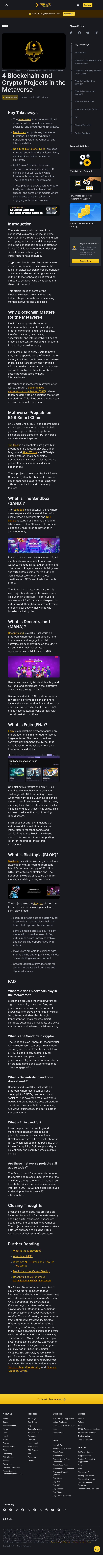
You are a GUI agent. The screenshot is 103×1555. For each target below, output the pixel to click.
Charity (31, 1461)
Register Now (85, 261)
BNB (80, 1425)
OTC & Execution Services (88, 1429)
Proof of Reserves (85, 1439)
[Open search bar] (77, 5)
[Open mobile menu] (97, 5)
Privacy (6, 1443)
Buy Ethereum (58, 1492)
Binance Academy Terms (82, 1542)
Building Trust (8, 1446)
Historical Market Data (87, 1432)
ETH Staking (33, 1450)
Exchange (32, 1418)
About (5, 1418)
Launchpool (33, 1443)
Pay (29, 1425)
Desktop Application (11, 1468)
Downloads (7, 1464)
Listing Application (60, 1422)
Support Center (84, 1455)
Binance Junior (34, 1432)
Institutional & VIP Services (64, 1425)
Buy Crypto (32, 1422)
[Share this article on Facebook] (79, 32)
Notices (6, 1461)
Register (87, 5)
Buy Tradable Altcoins (62, 1496)
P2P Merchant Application (63, 1418)
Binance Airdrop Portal (87, 1479)
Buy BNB (56, 1482)
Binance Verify (84, 1472)
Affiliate (81, 1418)
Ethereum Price (59, 1455)
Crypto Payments (35, 1429)
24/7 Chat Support (85, 1452)
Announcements (9, 1425)
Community (7, 1453)
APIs (80, 1469)
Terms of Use (55, 1542)
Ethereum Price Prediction (63, 1469)
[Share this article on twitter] (71, 32)
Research (32, 1457)
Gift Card (31, 1439)
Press (5, 1432)
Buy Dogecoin (58, 1489)
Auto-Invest (33, 1446)
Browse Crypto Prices (62, 1448)
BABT (30, 1453)
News (5, 1429)
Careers (6, 1422)
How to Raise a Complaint (88, 1489)
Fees (80, 1465)
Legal (5, 1436)
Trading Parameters (86, 1476)
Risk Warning (8, 1457)
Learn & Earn (58, 1445)
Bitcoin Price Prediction (62, 1465)
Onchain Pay (58, 1432)
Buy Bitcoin (57, 1478)
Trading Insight (84, 1436)
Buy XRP (56, 1485)
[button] (96, 5)
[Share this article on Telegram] (87, 32)
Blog (5, 1450)
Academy (32, 1436)
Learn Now (68, 14)
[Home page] (43, 5)
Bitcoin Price (58, 1452)
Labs (55, 1429)
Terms (5, 1439)
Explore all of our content (49, 1399)
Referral (81, 1422)
